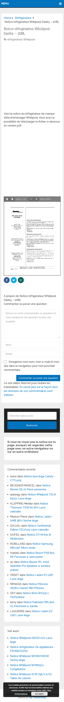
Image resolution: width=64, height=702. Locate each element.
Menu (5, 3)
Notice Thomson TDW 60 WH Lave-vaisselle (29, 507)
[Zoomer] (36, 199)
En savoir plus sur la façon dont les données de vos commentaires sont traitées (31, 391)
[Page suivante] (12, 199)
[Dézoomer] (31, 199)
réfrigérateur (14, 39)
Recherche (32, 425)
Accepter (39, 693)
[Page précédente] (7, 199)
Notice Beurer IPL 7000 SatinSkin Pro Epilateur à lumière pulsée (30, 565)
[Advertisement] (32, 78)
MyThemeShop (37, 697)
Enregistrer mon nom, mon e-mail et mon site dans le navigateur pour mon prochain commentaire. (31, 365)
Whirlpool (29, 39)
